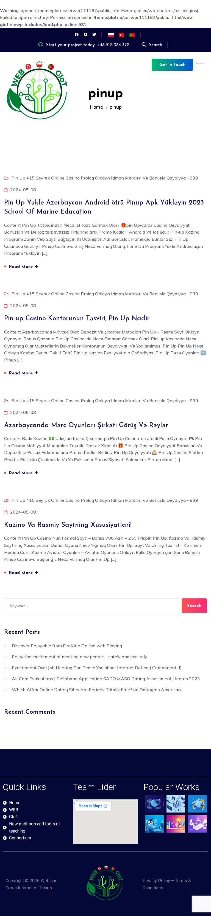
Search (155, 45)
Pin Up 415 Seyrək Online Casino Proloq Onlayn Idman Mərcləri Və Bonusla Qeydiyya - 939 (104, 178)
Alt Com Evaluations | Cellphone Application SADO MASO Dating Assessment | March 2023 (106, 678)
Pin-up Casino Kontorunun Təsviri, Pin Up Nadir (76, 318)
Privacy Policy (156, 880)
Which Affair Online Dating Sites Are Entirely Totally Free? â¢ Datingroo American (96, 689)
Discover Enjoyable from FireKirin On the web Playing (67, 645)
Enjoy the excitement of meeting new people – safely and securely (79, 656)
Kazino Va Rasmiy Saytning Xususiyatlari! (68, 525)
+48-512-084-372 (113, 45)
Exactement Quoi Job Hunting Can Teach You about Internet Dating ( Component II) (97, 667)
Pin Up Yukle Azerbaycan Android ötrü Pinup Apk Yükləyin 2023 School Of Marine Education (104, 207)
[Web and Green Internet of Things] (38, 92)
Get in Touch (172, 65)
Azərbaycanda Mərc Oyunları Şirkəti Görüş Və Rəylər (86, 425)
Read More (23, 266)
